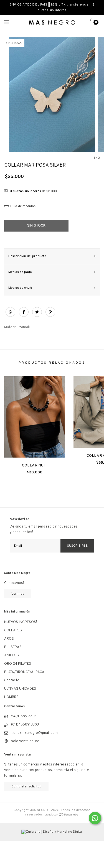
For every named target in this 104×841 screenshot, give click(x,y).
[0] (92, 24)
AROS (9, 639)
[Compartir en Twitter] (37, 315)
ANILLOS (11, 655)
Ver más (17, 594)
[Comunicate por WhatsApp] (95, 818)
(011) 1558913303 (25, 724)
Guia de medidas (22, 206)
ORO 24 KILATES (17, 664)
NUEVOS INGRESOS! (20, 622)
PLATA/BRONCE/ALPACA (24, 672)
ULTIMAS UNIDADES (20, 689)
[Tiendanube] (61, 814)
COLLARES (13, 630)
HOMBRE (11, 697)
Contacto (11, 680)
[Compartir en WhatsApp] (10, 312)
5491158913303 (24, 716)
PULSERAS (13, 647)
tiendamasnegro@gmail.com (34, 733)
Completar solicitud (26, 786)
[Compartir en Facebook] (24, 315)
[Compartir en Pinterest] (50, 315)
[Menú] (11, 22)
